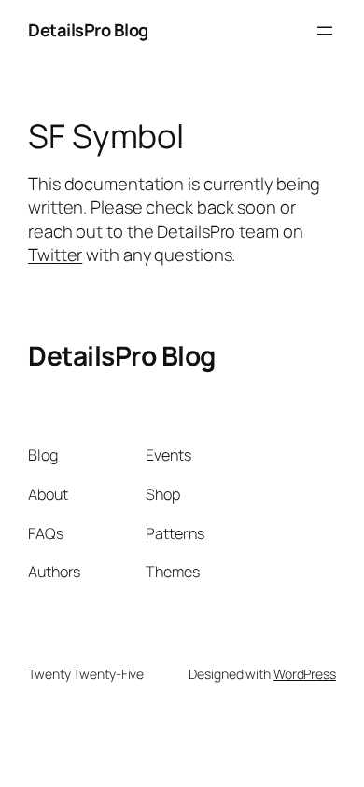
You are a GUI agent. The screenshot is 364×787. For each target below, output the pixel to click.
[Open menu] (325, 31)
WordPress (304, 674)
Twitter (55, 254)
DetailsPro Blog (88, 30)
